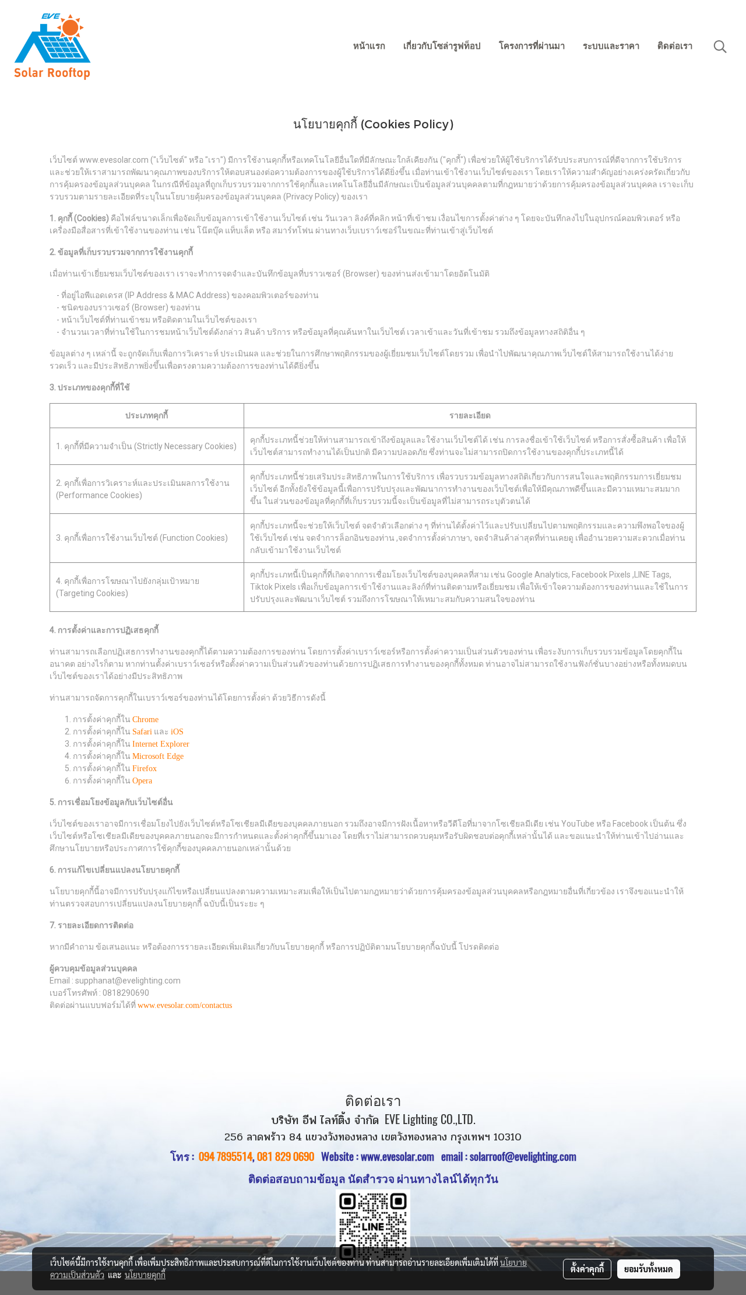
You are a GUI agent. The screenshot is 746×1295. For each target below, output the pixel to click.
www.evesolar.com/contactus (185, 1005)
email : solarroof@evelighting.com (508, 1156)
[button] (720, 47)
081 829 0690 (285, 1156)
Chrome (145, 719)
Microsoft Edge (158, 756)
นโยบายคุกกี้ (145, 1274)
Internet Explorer (160, 744)
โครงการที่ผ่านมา (532, 46)
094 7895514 (225, 1156)
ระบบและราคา (611, 46)
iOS (177, 731)
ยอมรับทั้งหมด (648, 1269)
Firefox (144, 768)
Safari (142, 731)
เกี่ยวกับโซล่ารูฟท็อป (442, 46)
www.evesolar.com (401, 1156)
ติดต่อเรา (674, 46)
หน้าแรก (369, 46)
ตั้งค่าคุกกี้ (587, 1269)
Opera (142, 780)
